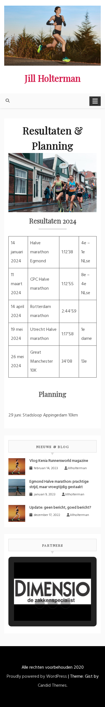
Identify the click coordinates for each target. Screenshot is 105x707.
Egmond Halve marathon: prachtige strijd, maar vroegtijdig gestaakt (59, 484)
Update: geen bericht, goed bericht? (60, 507)
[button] (40, 604)
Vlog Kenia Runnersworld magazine (58, 461)
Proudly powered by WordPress (37, 676)
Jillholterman (77, 468)
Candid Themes (52, 685)
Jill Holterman (53, 78)
